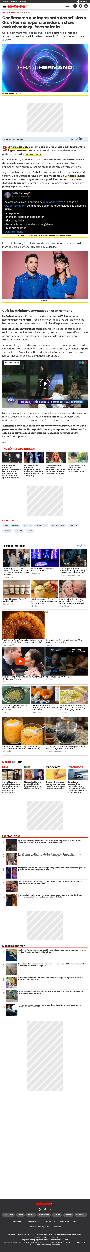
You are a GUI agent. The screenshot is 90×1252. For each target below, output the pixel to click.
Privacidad (64, 1221)
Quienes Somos (32, 1221)
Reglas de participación (39, 1227)
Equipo (76, 1221)
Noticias (31, 1215)
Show (30, 531)
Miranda (27, 525)
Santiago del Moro (18, 147)
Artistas (7, 531)
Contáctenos (49, 1221)
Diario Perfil (8, 1215)
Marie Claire (44, 1215)
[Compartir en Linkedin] (80, 139)
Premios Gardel (33, 154)
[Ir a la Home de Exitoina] (18, 6)
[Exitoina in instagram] (75, 6)
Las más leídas (11, 836)
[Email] (85, 139)
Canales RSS (16, 1221)
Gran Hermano (58, 525)
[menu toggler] (4, 6)
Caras (20, 1215)
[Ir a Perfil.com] (82, 2)
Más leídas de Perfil (14, 946)
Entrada (19, 531)
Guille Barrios (41, 525)
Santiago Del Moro (11, 525)
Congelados (71, 175)
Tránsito (57, 1227)
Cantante (73, 525)
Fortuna (57, 1215)
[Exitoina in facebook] (80, 6)
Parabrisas (80, 1215)
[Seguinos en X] (86, 6)
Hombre (68, 1215)
